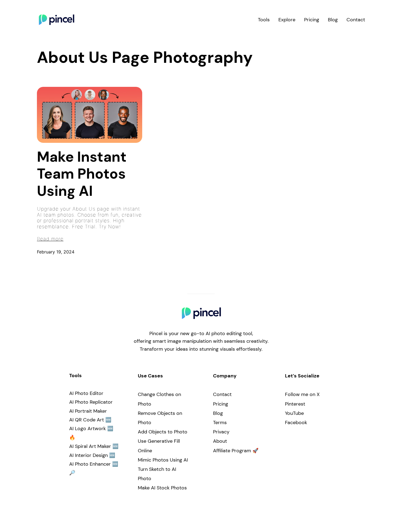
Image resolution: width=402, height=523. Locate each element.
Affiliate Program (232, 450)
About (220, 441)
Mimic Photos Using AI (163, 460)
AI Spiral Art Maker (90, 446)
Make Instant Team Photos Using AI (82, 173)
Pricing (220, 404)
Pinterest (295, 404)
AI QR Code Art (86, 419)
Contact (222, 394)
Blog (218, 413)
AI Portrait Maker (88, 411)
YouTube (294, 413)
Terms (220, 422)
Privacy (221, 432)
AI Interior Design (88, 455)
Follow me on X (302, 394)
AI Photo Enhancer (90, 464)
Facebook (296, 422)
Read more (50, 239)
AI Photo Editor (86, 393)
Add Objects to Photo (162, 432)
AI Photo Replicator (91, 402)
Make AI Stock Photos (162, 487)
